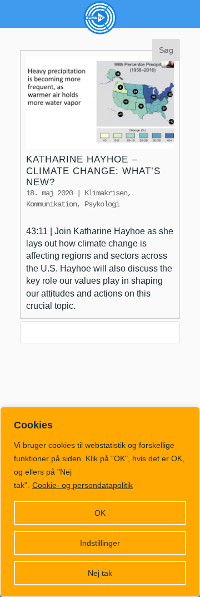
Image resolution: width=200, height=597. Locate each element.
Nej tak (100, 573)
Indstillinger (100, 543)
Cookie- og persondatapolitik (82, 485)
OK (100, 513)
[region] (100, 502)
